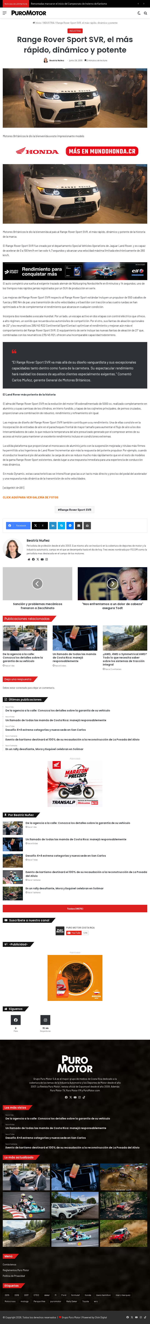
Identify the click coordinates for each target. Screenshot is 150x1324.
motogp (25, 1301)
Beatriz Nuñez (56, 60)
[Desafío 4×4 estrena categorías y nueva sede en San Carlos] (13, 861)
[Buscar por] (145, 14)
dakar (47, 1295)
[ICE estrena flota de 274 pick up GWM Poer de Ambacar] (75, 1205)
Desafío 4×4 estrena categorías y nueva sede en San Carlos (66, 856)
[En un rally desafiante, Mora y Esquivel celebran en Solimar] (13, 893)
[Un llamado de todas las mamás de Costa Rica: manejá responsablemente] (75, 638)
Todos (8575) (75, 908)
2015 (7, 1295)
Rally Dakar (71, 1301)
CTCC (36, 1295)
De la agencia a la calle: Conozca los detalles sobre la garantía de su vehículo (23, 657)
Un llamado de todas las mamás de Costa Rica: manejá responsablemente (74, 657)
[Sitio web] (29, 559)
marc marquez (123, 1295)
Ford (63, 1295)
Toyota (85, 1301)
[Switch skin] (139, 14)
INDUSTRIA (48, 22)
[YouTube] (42, 559)
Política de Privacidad (14, 1275)
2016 (16, 1295)
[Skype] (61, 525)
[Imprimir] (87, 525)
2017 (26, 1295)
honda (88, 1295)
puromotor (55, 1301)
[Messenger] (70, 525)
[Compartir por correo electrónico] (78, 525)
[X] (37, 559)
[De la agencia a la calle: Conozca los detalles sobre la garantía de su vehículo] (25, 638)
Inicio (38, 22)
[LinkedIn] (53, 525)
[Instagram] (46, 559)
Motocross (10, 1301)
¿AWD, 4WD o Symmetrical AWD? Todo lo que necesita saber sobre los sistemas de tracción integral (125, 659)
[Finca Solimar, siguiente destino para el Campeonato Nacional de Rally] (123, 1233)
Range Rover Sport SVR (75, 509)
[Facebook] (33, 559)
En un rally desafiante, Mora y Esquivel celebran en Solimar (65, 888)
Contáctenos (9, 1264)
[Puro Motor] (29, 13)
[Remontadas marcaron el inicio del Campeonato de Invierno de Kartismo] (75, 1233)
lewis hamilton (103, 1295)
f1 (55, 1295)
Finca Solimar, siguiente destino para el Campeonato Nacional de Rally (67, 3)
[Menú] (4, 14)
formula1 (75, 1295)
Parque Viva (39, 1301)
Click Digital (101, 1317)
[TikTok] (84, 1097)
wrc (96, 1301)
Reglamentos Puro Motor (16, 1270)
